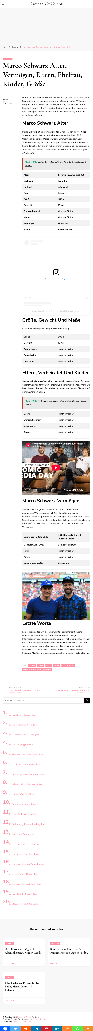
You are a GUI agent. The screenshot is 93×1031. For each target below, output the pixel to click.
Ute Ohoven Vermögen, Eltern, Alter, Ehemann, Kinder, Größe (23, 950)
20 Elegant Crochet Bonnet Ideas (25, 903)
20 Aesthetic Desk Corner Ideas (24, 764)
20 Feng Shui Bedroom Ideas (23, 893)
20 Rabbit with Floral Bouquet (24, 734)
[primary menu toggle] (3, 4)
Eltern (40, 665)
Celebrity (8, 59)
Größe (48, 665)
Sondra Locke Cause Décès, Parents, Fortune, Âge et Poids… (69, 950)
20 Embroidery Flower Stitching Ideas (27, 824)
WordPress (17, 1021)
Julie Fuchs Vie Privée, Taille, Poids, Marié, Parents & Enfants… (22, 986)
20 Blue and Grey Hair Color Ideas (26, 754)
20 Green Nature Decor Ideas (23, 873)
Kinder (56, 665)
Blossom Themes (39, 1019)
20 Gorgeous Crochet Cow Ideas (25, 883)
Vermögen (47, 669)
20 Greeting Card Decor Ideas (24, 844)
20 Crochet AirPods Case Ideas (24, 854)
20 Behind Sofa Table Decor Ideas (25, 784)
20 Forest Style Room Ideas (22, 714)
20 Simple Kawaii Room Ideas (23, 724)
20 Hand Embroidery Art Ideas (24, 814)
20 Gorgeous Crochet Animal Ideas (26, 864)
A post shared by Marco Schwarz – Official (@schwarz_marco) (56, 311)
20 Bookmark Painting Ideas (22, 834)
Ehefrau (32, 665)
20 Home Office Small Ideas (22, 794)
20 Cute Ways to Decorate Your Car (26, 774)
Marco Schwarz (67, 665)
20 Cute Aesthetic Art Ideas (22, 804)
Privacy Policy (27, 1021)
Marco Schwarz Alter (32, 669)
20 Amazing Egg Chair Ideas (22, 744)
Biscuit (6, 99)
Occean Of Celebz (47, 4)
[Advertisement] (46, 27)
